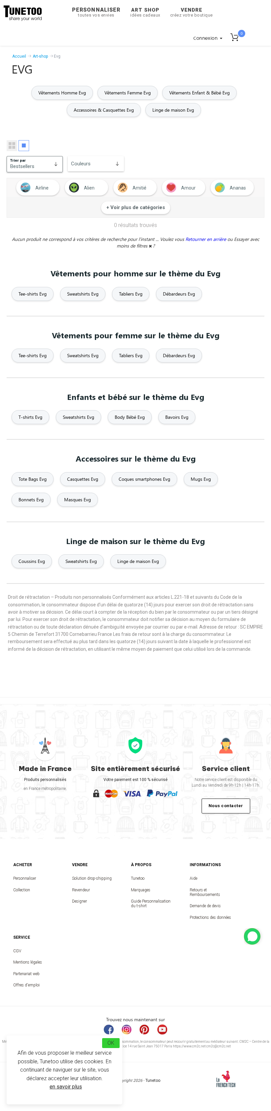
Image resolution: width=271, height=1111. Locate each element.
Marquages (140, 890)
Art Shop (145, 12)
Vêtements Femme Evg (127, 92)
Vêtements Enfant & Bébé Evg (199, 92)
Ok (110, 1043)
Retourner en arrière (206, 239)
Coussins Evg (32, 561)
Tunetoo (137, 878)
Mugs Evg (201, 479)
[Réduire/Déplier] (252, 936)
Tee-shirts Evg (33, 294)
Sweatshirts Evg (82, 294)
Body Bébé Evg (130, 417)
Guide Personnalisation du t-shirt (151, 903)
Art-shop (40, 56)
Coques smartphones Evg (144, 479)
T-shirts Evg (30, 417)
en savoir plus (66, 1086)
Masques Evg (77, 499)
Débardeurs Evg (179, 294)
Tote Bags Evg (33, 479)
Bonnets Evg (31, 499)
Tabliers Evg (130, 294)
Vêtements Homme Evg (62, 92)
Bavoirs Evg (176, 417)
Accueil (19, 56)
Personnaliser (96, 12)
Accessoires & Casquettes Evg (104, 110)
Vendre (191, 12)
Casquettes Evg (82, 479)
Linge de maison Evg (173, 110)
